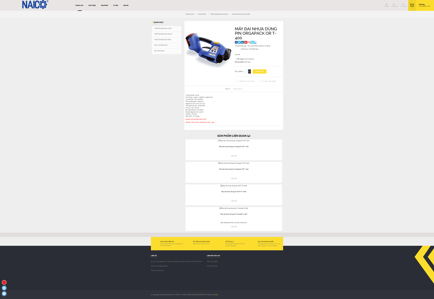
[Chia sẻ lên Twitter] (239, 42)
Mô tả (227, 89)
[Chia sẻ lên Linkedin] (242, 42)
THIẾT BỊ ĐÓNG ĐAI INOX (162, 40)
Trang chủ (189, 14)
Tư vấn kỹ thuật (212, 266)
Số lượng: (239, 71)
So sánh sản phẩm (269, 81)
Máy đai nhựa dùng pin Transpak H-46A (233, 214)
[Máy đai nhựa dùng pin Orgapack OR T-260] (233, 140)
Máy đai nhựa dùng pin (241, 14)
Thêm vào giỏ (259, 71)
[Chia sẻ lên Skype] (252, 42)
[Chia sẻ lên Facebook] (236, 42)
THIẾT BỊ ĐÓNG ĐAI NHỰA (219, 14)
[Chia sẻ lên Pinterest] (245, 42)
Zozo (216, 295)
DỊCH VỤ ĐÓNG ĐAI (160, 45)
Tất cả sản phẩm (212, 261)
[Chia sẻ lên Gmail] (249, 42)
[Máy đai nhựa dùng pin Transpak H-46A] (233, 208)
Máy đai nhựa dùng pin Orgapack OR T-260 (234, 146)
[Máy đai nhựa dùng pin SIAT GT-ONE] (234, 185)
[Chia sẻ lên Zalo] (255, 42)
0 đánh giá (244, 49)
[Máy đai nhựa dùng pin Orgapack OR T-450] (233, 163)
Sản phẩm (202, 14)
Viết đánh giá (253, 49)
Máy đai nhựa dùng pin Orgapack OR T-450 (234, 169)
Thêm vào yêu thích (247, 81)
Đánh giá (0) (237, 89)
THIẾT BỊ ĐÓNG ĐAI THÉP (163, 28)
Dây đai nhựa (159, 51)
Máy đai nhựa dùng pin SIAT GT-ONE (233, 191)
